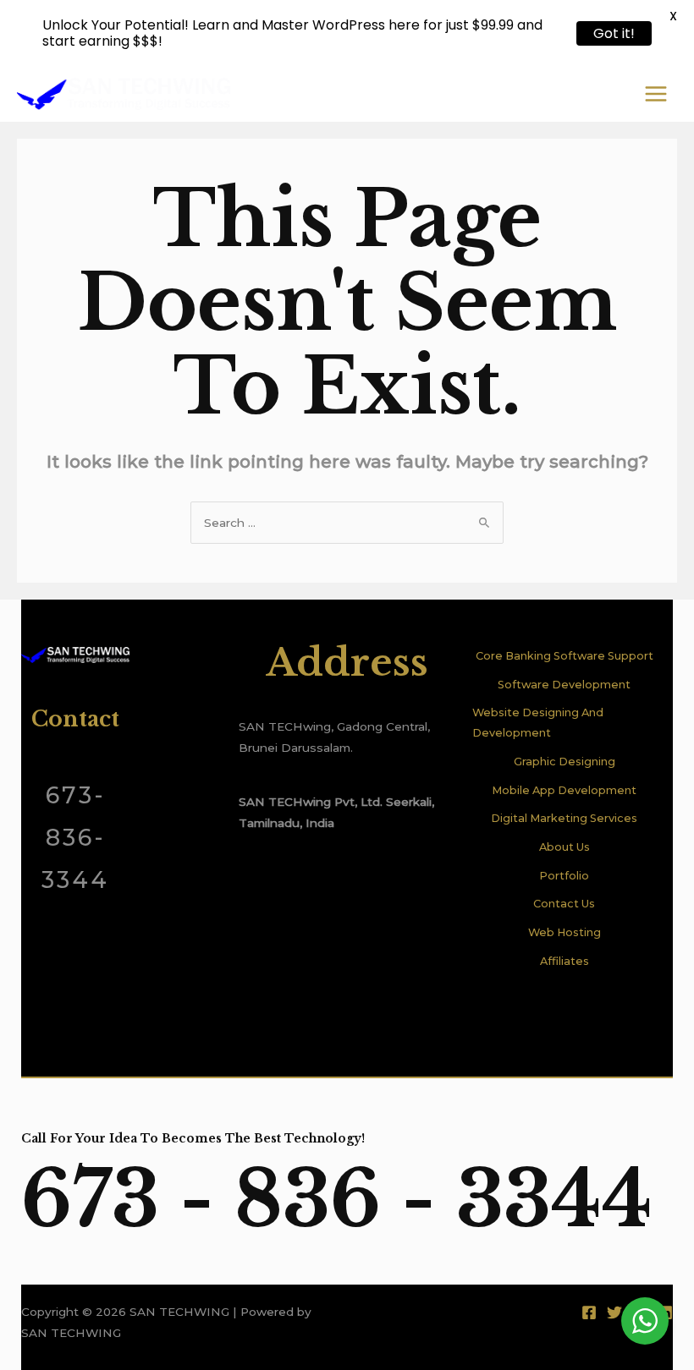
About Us (564, 847)
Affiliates (564, 961)
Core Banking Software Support (564, 655)
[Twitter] (614, 1312)
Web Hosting (564, 932)
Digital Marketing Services (564, 818)
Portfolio (564, 875)
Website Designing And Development (537, 722)
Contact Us (564, 903)
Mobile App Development (564, 790)
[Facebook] (589, 1312)
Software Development (564, 684)
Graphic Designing (564, 761)
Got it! (614, 33)
